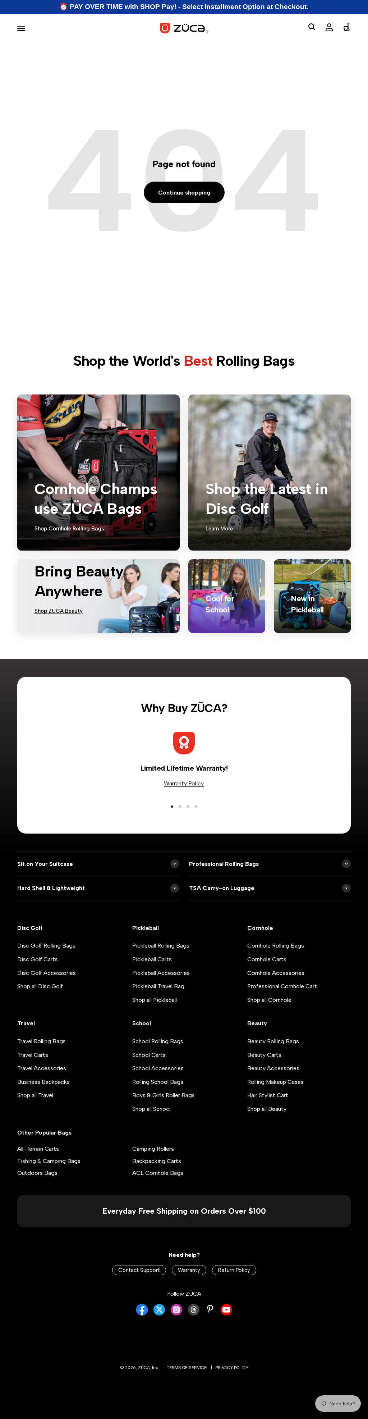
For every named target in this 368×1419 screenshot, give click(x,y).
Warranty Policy (184, 783)
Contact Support (139, 1270)
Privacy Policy (231, 1367)
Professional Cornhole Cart (282, 986)
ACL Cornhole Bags (157, 1172)
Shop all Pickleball (154, 999)
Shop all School (151, 1108)
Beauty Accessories (273, 1068)
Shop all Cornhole (269, 999)
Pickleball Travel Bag (158, 986)
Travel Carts (32, 1054)
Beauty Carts (264, 1054)
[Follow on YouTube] (226, 1313)
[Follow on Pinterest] (210, 1309)
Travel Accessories (41, 1068)
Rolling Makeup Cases (275, 1081)
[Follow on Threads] (193, 1313)
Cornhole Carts (266, 959)
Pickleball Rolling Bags (160, 945)
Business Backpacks (43, 1081)
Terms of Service (187, 1367)
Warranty (189, 1270)
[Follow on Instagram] (176, 1313)
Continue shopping (184, 192)
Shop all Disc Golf (40, 986)
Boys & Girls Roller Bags (163, 1095)
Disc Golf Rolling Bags (46, 945)
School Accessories (158, 1068)
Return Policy (234, 1270)
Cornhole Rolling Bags (275, 945)
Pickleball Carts (152, 959)
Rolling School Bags (157, 1081)
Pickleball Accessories (161, 972)
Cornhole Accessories (275, 972)
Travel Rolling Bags (41, 1041)
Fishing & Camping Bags (48, 1161)
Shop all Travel (35, 1095)
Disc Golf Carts (37, 959)
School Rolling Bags (157, 1041)
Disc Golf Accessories (46, 972)
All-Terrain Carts (38, 1148)
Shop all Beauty (266, 1108)
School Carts (149, 1054)
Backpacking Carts (156, 1161)
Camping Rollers (153, 1148)
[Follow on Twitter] (159, 1313)
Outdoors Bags (37, 1172)
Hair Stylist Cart (267, 1095)
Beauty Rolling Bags (273, 1041)
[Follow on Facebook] (142, 1313)
